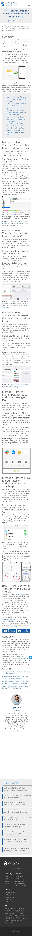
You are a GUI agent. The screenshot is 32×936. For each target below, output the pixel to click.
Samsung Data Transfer (22, 658)
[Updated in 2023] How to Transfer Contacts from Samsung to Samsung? (15, 789)
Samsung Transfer (20, 880)
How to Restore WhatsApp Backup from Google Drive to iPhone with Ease (15, 677)
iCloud (8, 239)
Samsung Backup (19, 876)
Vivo (11, 915)
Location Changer (10, 894)
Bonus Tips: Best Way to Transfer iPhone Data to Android (15, 132)
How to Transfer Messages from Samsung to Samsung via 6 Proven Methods (16, 850)
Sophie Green (11, 21)
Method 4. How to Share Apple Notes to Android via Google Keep (16, 119)
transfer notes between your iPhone (14, 618)
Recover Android (10, 901)
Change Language (15, 868)
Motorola (21, 910)
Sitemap (7, 883)
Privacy (7, 880)
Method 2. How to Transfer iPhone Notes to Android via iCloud (17, 106)
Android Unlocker (10, 892)
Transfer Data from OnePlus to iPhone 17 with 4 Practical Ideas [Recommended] (15, 682)
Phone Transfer (20, 26)
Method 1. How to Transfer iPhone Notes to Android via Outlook (17, 99)
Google (21, 913)
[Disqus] (16, 757)
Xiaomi (13, 912)
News (11, 922)
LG (17, 908)
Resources (10, 26)
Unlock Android (15, 917)
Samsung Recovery (20, 878)
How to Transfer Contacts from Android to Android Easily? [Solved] (17, 796)
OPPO (7, 915)
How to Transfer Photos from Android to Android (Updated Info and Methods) (16, 811)
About (7, 876)
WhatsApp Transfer (10, 897)
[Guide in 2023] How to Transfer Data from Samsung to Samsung (17, 818)
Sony (16, 910)
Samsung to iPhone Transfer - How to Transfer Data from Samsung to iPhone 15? (16, 841)
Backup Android (9, 899)
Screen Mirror (9, 896)
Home (4, 26)
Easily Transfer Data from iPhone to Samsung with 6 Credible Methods (14, 804)
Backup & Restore (20, 883)
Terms (7, 881)
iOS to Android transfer (17, 627)
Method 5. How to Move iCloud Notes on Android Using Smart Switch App (15, 125)
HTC (13, 910)
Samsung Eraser (19, 881)
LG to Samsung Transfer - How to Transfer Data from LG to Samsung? (16, 826)
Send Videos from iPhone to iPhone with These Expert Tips (15, 386)
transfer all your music (22, 595)
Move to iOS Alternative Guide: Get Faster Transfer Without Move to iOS (15, 687)
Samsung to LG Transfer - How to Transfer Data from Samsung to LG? (16, 833)
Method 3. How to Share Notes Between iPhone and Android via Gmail (16, 112)
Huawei (8, 912)
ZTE (17, 913)
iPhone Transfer (17, 919)
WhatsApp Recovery (20, 885)
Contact (7, 878)
